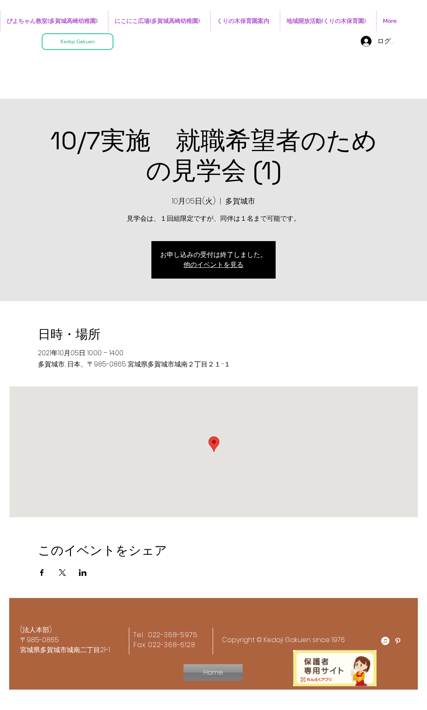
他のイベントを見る (213, 264)
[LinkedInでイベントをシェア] (83, 572)
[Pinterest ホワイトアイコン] (398, 641)
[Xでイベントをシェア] (62, 572)
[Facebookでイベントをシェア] (42, 572)
